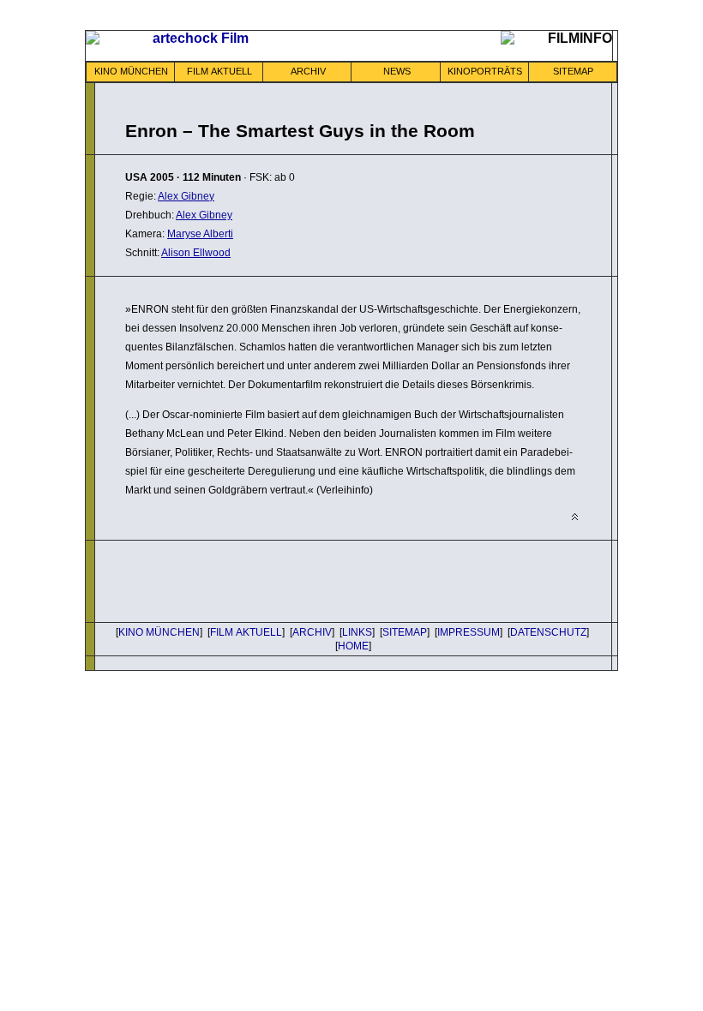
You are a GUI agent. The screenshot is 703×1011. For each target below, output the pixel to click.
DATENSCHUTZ (548, 632)
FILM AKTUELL (219, 71)
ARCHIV (308, 71)
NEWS (397, 71)
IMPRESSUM (468, 632)
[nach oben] (574, 517)
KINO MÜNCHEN (131, 71)
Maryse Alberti (200, 234)
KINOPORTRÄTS (485, 71)
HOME (353, 646)
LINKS (357, 632)
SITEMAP (573, 71)
